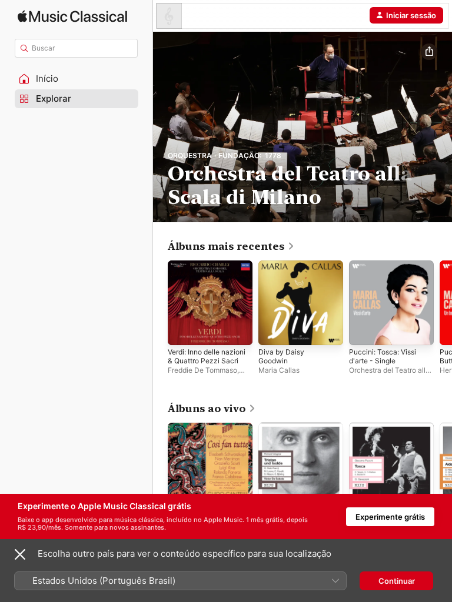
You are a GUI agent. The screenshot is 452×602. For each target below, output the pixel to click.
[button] (76, 79)
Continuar (396, 581)
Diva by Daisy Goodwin (281, 356)
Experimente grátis (390, 516)
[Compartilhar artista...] (429, 52)
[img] (72, 16)
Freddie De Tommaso (202, 370)
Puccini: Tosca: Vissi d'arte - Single (382, 356)
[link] (231, 246)
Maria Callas (279, 370)
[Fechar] (20, 554)
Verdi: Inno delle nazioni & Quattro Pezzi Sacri (206, 356)
